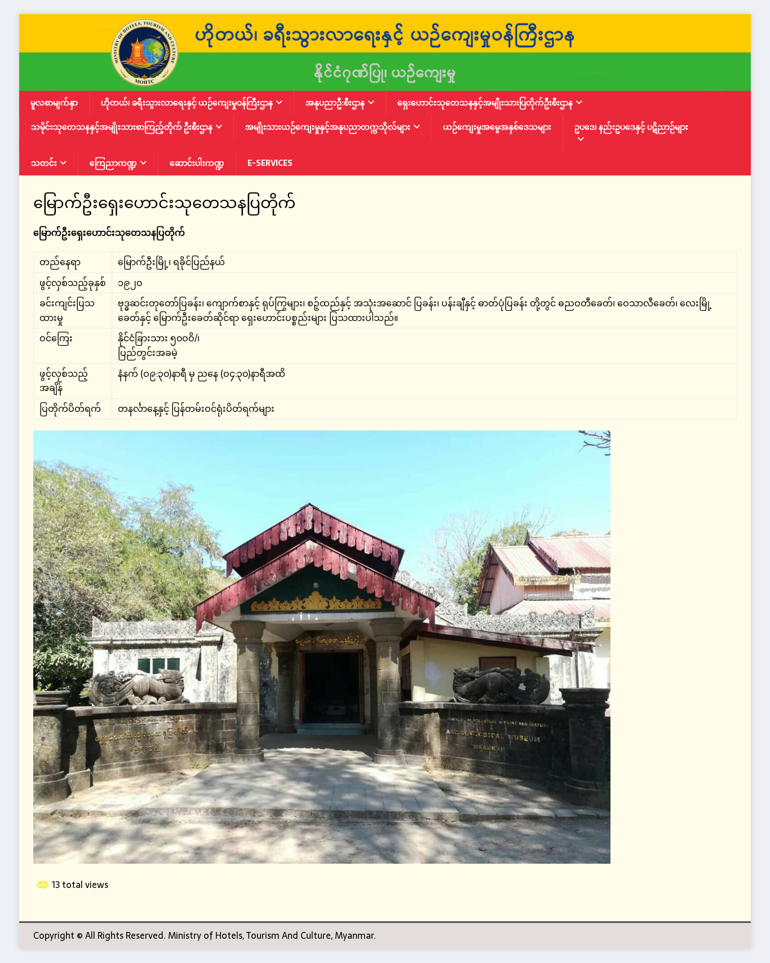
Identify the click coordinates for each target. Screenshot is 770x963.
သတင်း (44, 163)
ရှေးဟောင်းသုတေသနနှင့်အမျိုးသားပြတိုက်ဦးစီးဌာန (485, 102)
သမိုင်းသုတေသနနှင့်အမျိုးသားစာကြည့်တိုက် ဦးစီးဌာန (122, 127)
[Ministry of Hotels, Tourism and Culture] (385, 83)
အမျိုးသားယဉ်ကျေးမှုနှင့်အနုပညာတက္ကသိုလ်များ (327, 127)
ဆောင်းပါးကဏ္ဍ (197, 163)
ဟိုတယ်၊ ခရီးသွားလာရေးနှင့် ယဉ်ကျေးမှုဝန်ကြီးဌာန (187, 102)
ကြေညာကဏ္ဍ (113, 163)
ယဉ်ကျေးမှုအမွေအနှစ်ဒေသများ (497, 127)
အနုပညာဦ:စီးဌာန (335, 102)
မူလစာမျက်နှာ (54, 102)
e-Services (270, 163)
